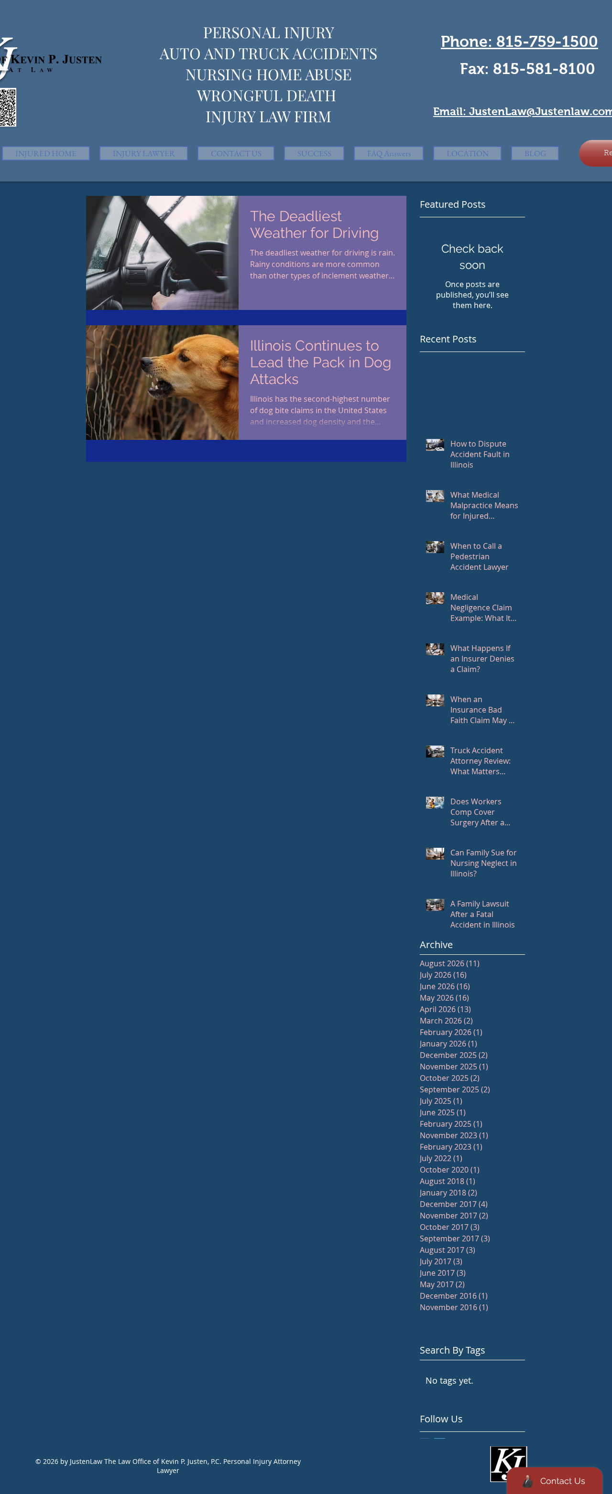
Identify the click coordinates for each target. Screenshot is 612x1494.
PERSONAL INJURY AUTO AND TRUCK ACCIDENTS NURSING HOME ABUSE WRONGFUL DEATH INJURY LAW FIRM (268, 73)
